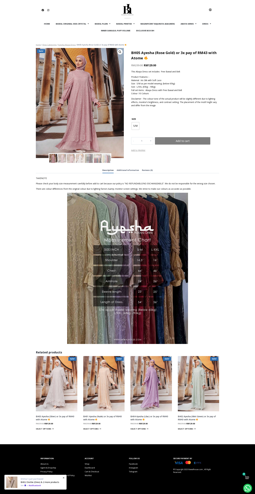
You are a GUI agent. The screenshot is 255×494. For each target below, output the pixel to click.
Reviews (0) (147, 170)
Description (108, 170)
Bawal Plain (101, 23)
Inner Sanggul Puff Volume (115, 30)
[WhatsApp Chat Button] (247, 488)
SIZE (134, 119)
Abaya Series (187, 23)
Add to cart (183, 141)
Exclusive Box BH (145, 30)
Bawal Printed (124, 23)
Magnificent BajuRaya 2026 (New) (157, 23)
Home (47, 23)
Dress (205, 23)
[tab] (108, 170)
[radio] (135, 126)
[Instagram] (48, 10)
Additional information (128, 170)
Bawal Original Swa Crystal (71, 23)
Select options (43, 429)
